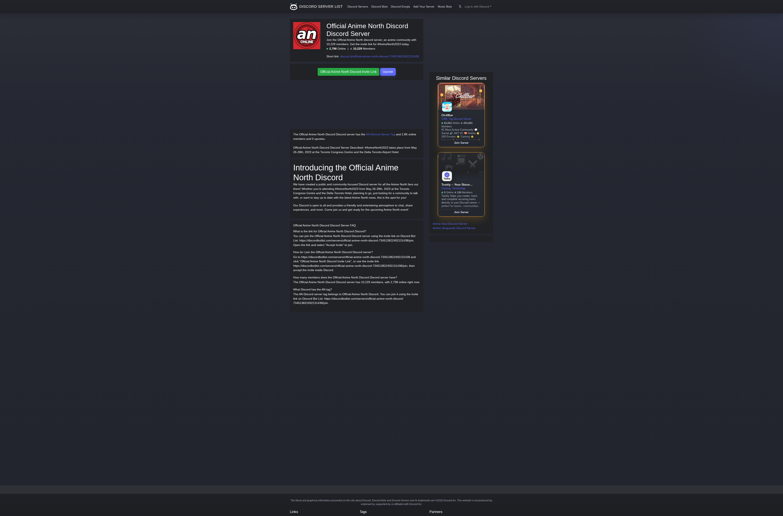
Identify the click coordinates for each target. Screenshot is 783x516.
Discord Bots (379, 6)
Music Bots (445, 6)
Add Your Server (424, 6)
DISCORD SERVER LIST (320, 6)
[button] (478, 6)
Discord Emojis (400, 6)
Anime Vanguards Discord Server (454, 228)
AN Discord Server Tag (380, 134)
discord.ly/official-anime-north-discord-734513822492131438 (379, 56)
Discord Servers (357, 6)
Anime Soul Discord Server (450, 223)
